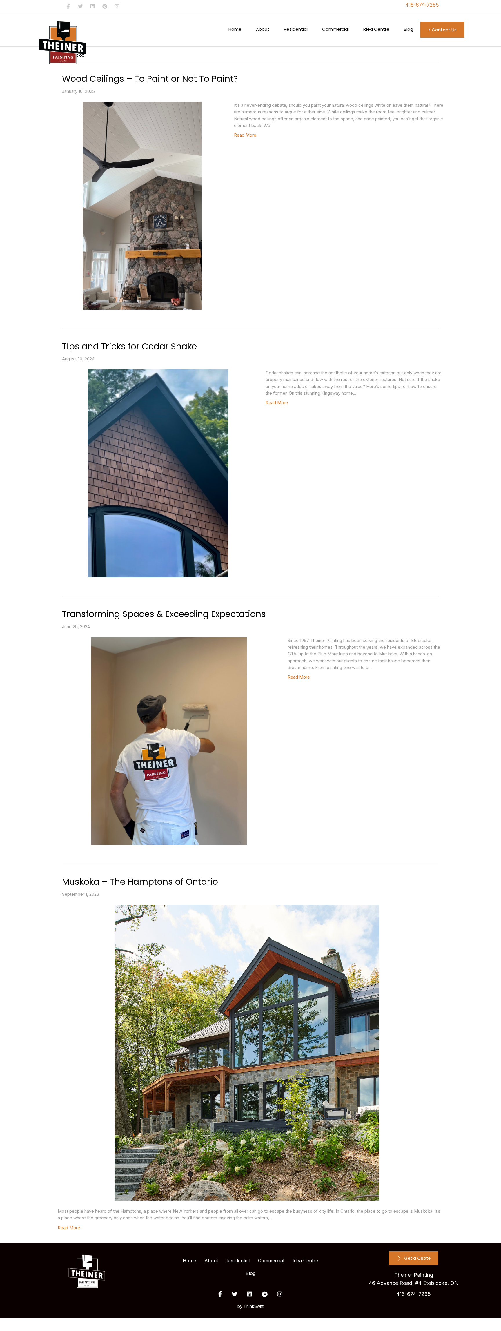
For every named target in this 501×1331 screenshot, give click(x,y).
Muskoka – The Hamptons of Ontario (140, 881)
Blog (408, 29)
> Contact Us (442, 30)
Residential (296, 29)
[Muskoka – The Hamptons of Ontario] (247, 1053)
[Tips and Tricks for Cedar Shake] (158, 473)
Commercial (335, 29)
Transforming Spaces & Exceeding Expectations (164, 614)
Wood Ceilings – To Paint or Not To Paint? (150, 78)
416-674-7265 (422, 5)
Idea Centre (376, 29)
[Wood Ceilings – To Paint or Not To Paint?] (142, 206)
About (262, 29)
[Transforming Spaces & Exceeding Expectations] (169, 741)
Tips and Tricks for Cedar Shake (129, 346)
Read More (245, 135)
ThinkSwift (254, 1306)
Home (235, 29)
